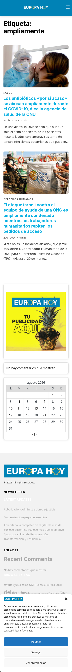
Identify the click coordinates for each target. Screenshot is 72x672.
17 (10, 415)
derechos (19, 592)
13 (36, 408)
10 (10, 408)
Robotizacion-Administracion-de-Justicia (29, 509)
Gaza (63, 592)
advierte (8, 584)
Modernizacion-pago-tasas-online (25, 517)
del (7, 592)
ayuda (17, 585)
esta (45, 593)
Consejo (41, 585)
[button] (66, 599)
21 (44, 415)
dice (29, 593)
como (25, 585)
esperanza (37, 593)
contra (50, 585)
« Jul (34, 434)
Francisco (53, 593)
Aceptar (36, 641)
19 (27, 415)
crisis (59, 585)
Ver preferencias (36, 662)
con (32, 584)
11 (19, 408)
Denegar (36, 652)
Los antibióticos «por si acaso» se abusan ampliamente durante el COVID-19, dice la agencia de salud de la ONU (35, 106)
